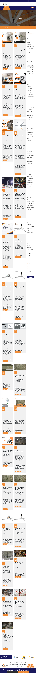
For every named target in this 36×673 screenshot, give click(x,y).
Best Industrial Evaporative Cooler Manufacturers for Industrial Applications (30, 40)
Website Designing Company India (22, 670)
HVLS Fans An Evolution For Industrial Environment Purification (30, 236)
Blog (11, 662)
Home (3, 27)
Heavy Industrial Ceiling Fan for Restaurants (30, 184)
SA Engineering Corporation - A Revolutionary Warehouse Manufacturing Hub (30, 245)
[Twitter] (20, 0)
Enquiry (23, 672)
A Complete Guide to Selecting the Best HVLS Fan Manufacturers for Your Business (30, 100)
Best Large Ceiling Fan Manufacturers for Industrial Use (30, 69)
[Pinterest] (22, 0)
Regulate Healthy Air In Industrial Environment (30, 228)
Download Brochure (6, 8)
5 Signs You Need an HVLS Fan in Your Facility (30, 157)
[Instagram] (27, 0)
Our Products (18, 660)
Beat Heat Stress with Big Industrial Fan (30, 190)
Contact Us (15, 662)
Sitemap (31, 660)
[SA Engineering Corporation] (5, 3)
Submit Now (30, 277)
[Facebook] (18, 0)
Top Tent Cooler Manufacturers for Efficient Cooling (30, 63)
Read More (5, 69)
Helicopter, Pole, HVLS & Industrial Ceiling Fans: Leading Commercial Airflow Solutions (30, 127)
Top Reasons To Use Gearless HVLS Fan (30, 215)
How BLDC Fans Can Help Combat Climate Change (30, 178)
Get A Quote (6, 6)
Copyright (3, 669)
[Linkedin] (25, 0)
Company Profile (9, 660)
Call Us (12, 672)
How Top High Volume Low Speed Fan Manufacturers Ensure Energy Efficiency (30, 109)
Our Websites (23, 662)
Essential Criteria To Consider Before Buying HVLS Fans (30, 203)
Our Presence (25, 660)
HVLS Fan (29, 34)
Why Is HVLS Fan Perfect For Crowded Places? (30, 209)
